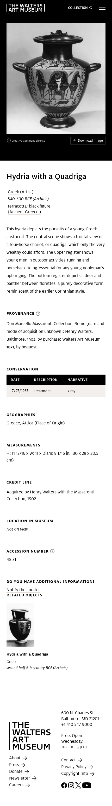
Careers (16, 785)
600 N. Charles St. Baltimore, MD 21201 (80, 715)
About (15, 758)
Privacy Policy (74, 766)
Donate (16, 771)
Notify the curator (23, 590)
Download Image (90, 140)
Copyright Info (75, 773)
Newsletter (20, 778)
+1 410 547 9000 (76, 724)
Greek (13, 192)
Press (14, 764)
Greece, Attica (20, 423)
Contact (69, 760)
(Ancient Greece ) (24, 212)
